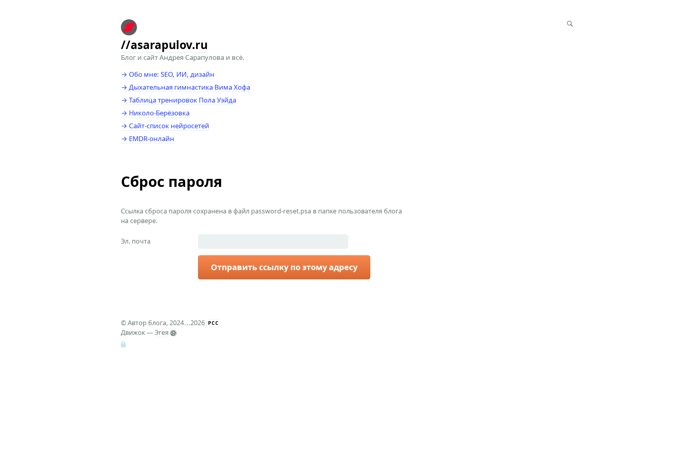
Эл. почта (136, 241)
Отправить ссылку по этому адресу (284, 267)
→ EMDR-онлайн (147, 138)
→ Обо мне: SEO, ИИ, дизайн (167, 74)
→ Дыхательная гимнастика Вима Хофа (185, 87)
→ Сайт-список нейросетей (165, 125)
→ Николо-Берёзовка (155, 112)
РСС (213, 323)
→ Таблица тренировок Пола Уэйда (178, 100)
